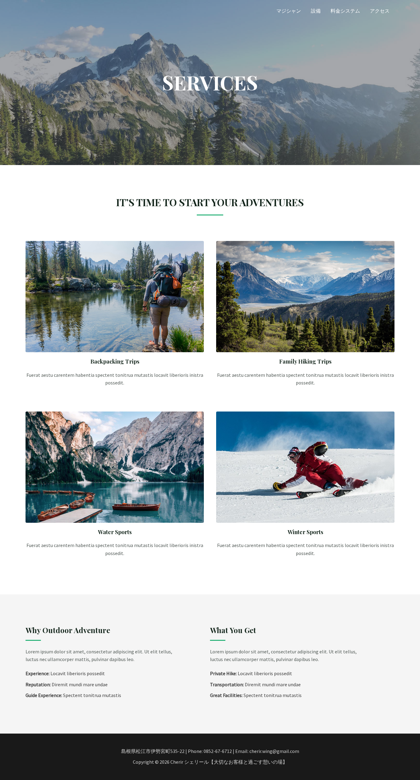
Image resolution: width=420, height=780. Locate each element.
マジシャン (288, 11)
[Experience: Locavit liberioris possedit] (65, 674)
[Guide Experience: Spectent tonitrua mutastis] (73, 695)
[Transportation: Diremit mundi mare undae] (255, 685)
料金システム (345, 11)
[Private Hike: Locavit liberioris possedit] (251, 674)
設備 (316, 11)
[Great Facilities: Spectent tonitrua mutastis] (256, 695)
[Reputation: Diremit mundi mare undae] (67, 685)
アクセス (380, 11)
